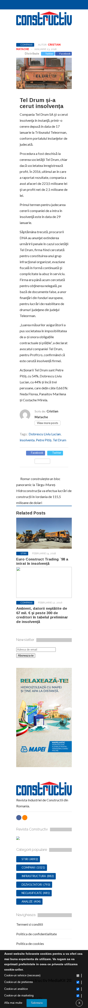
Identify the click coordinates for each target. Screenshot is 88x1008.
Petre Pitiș (43, 440)
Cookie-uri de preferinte (18, 982)
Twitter (49, 53)
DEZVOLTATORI (32, 884)
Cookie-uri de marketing (19, 995)
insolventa (27, 440)
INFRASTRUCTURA (34, 876)
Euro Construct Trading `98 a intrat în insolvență (42, 561)
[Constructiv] (44, 23)
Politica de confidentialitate (36, 934)
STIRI (23, 553)
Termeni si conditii (29, 924)
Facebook (64, 53)
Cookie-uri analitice (16, 988)
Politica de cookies (30, 943)
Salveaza (37, 1002)
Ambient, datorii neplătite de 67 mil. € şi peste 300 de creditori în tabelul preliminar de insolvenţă (42, 615)
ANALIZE (27, 901)
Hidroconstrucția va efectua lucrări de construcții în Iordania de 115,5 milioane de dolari (44, 497)
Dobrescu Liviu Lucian (45, 434)
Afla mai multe (13, 1002)
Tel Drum (59, 440)
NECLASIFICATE (32, 893)
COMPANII (26, 44)
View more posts (47, 423)
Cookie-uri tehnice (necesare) (22, 975)
